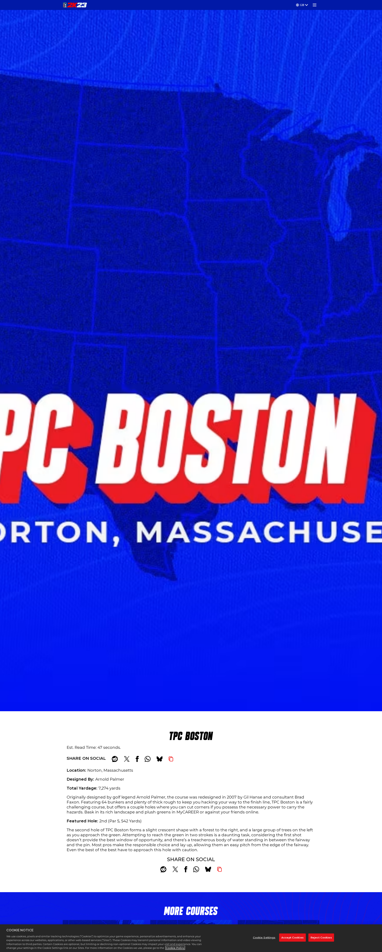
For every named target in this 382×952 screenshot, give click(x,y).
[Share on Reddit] (115, 759)
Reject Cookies (321, 937)
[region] (191, 938)
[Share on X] (127, 759)
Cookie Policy (175, 947)
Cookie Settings (264, 937)
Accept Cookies (292, 937)
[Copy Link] (171, 759)
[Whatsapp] (148, 759)
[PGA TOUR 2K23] (75, 5)
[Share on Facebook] (137, 759)
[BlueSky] (160, 759)
